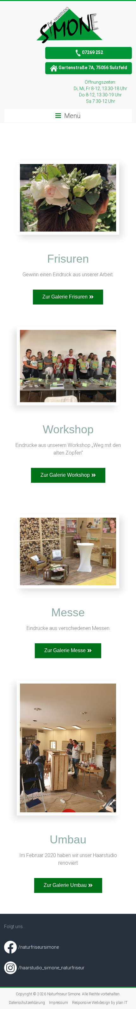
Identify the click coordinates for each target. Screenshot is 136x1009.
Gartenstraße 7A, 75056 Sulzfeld (93, 67)
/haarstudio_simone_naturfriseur (51, 967)
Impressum (58, 1002)
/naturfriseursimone (38, 947)
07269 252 (92, 52)
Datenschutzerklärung (27, 1002)
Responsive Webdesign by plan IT (99, 1002)
